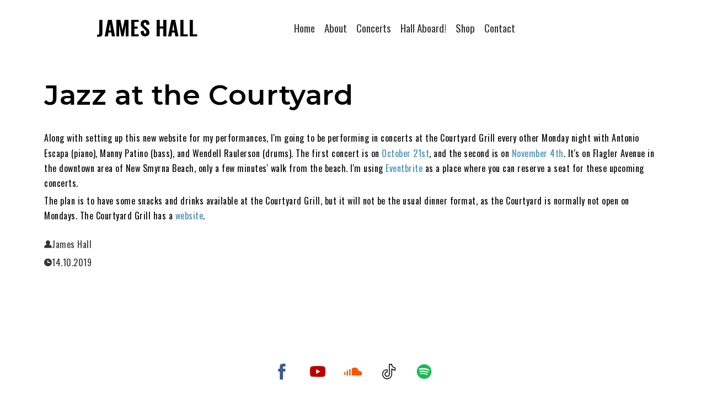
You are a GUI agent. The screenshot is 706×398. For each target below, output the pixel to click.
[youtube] (318, 372)
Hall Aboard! (423, 27)
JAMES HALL (147, 27)
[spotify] (424, 372)
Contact (499, 27)
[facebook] (282, 372)
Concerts (373, 27)
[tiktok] (389, 372)
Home (304, 27)
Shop (465, 27)
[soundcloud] (353, 372)
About (335, 27)
